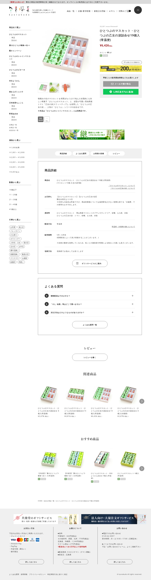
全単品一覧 (13, 128)
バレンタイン (15, 231)
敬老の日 (25, 254)
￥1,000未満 (14, 147)
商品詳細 (63, 153)
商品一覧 (71, 11)
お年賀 (12, 227)
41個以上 (13, 209)
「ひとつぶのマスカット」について (121, 186)
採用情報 (24, 574)
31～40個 (13, 204)
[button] (141, 401)
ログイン (112, 11)
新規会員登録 (99, 11)
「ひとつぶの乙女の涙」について (122, 188)
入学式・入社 (15, 242)
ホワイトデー (15, 239)
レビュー (116, 153)
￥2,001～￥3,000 (17, 157)
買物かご (123, 11)
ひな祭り (13, 235)
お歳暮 (24, 258)
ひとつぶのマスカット (18, 34)
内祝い (21, 262)
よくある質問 (81, 153)
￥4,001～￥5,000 (17, 167)
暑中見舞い (14, 250)
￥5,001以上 (14, 172)
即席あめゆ (13, 114)
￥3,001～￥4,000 (17, 162)
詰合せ (14, 40)
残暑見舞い (14, 254)
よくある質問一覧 (90, 325)
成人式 (21, 227)
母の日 (26, 242)
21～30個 (13, 199)
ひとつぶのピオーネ (17, 70)
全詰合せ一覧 (13, 130)
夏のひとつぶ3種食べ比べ (19, 45)
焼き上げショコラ (16, 92)
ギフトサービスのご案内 (91, 263)
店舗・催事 (84, 11)
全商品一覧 (13, 125)
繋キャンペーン (15, 51)
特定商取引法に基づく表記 (57, 574)
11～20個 (13, 194)
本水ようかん (14, 81)
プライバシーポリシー (37, 574)
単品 (13, 37)
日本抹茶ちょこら (16, 103)
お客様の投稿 (98, 153)
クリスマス (14, 258)
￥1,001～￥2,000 (17, 152)
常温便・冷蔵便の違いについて (123, 227)
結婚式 (12, 262)
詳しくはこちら (31, 562)
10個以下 (13, 190)
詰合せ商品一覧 (49, 501)
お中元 (21, 246)
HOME (40, 501)
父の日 (12, 246)
